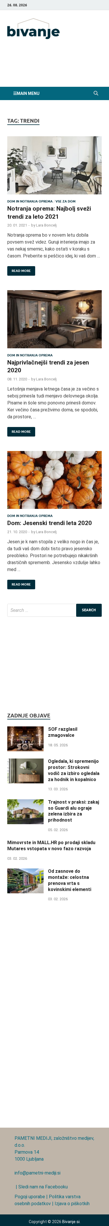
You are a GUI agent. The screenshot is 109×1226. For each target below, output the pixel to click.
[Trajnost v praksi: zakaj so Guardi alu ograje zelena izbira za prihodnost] (25, 802)
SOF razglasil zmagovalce (62, 732)
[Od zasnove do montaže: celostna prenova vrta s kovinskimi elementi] (25, 872)
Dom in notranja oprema (30, 201)
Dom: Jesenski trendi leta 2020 (49, 523)
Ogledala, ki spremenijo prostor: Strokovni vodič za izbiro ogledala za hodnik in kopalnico (73, 770)
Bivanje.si (71, 1221)
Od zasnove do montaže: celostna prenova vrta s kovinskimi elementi (69, 880)
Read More (19, 269)
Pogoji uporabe (30, 1196)
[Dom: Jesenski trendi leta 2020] (54, 482)
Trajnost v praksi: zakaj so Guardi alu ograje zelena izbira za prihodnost (73, 811)
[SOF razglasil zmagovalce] (25, 729)
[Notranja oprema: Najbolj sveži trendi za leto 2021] (54, 167)
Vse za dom (66, 201)
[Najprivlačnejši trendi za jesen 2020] (54, 321)
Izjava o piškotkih (72, 1203)
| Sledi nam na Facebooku (41, 1187)
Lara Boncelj (46, 225)
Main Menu (28, 93)
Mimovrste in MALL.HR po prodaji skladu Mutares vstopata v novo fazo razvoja (51, 845)
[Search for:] (54, 610)
